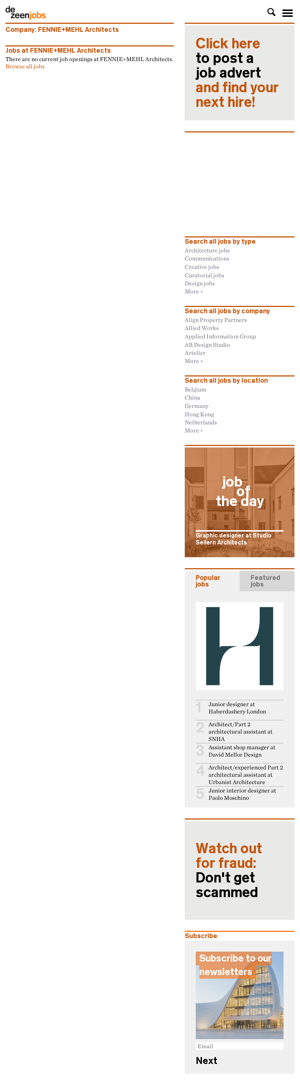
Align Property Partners (216, 319)
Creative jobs (202, 266)
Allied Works (202, 327)
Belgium (195, 389)
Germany (197, 405)
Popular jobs (208, 581)
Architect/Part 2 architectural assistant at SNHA (241, 731)
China (192, 397)
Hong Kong (199, 414)
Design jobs (200, 283)
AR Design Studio (207, 344)
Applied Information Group (220, 336)
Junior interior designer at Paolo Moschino (242, 794)
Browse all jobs (25, 66)
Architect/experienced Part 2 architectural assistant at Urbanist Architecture (246, 775)
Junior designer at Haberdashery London (237, 708)
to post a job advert (237, 72)
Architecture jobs (207, 250)
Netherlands (201, 422)
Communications (207, 258)
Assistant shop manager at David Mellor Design (242, 751)
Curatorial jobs (204, 275)
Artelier (195, 352)
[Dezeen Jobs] (25, 17)
